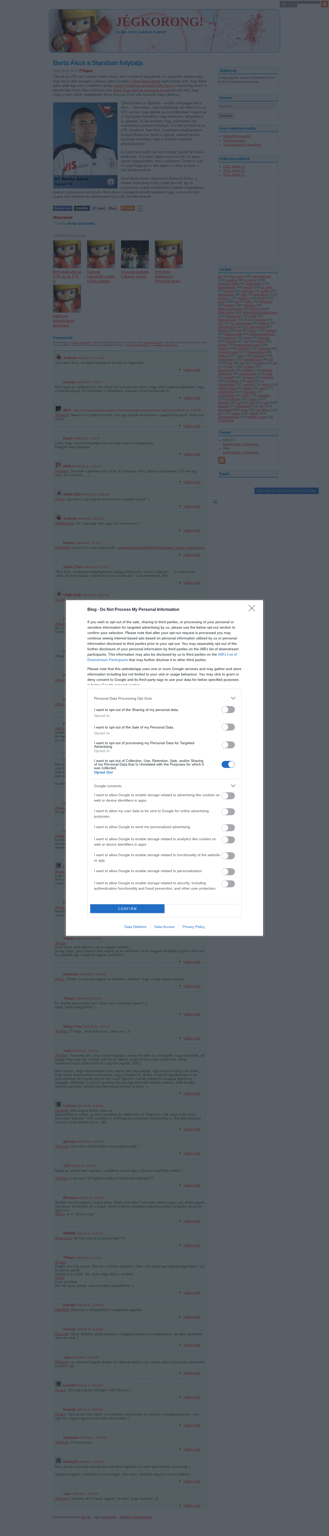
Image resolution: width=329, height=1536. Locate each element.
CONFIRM (127, 909)
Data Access (164, 927)
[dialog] (164, 768)
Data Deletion (135, 927)
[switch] (228, 709)
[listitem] (164, 698)
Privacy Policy (193, 927)
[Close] (253, 610)
